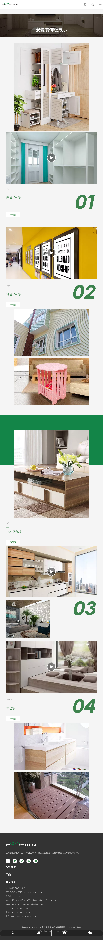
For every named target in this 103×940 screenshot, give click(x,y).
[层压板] (28, 619)
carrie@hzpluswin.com (26, 916)
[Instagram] (35, 861)
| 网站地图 (60, 927)
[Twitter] (21, 861)
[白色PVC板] (51, 87)
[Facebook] (8, 861)
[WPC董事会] (51, 795)
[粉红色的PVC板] (51, 381)
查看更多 (13, 215)
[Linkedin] (15, 861)
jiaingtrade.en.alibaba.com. (35, 892)
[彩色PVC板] (51, 332)
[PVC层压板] (51, 474)
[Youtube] (28, 861)
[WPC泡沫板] (51, 746)
